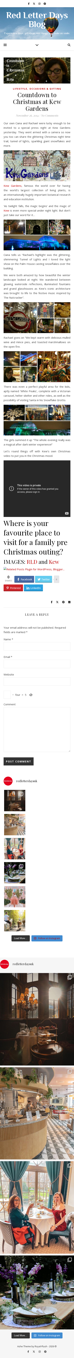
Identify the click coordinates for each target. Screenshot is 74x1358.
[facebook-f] (29, 3)
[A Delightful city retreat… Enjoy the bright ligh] (15, 824)
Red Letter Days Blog (37, 20)
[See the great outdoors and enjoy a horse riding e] (15, 920)
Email (8, 657)
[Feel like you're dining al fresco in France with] (15, 896)
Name (8, 639)
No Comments (49, 115)
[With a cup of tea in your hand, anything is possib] (15, 848)
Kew (6, 210)
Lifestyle (20, 88)
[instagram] (39, 3)
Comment (10, 704)
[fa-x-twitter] (34, 3)
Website (9, 674)
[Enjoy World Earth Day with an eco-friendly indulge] (15, 872)
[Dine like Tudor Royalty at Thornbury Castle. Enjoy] (15, 800)
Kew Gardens (13, 185)
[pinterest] (45, 3)
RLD (32, 561)
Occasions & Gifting (45, 88)
